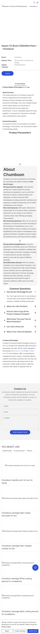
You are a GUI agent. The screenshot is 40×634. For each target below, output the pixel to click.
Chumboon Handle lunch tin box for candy (17, 481)
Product (29, 451)
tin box (25, 87)
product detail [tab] (20, 84)
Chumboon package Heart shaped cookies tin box (16, 547)
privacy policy (6, 626)
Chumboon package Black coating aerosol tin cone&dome (20, 612)
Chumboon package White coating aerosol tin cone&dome (17, 579)
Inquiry (7, 73)
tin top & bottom (19, 451)
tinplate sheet (7, 451)
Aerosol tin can (18, 351)
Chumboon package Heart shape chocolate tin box (16, 514)
